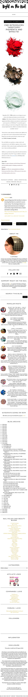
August (5, 497)
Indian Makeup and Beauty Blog (14, 538)
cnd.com (13, 155)
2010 (3, 510)
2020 (3, 430)
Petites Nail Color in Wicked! (11, 475)
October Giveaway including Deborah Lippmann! (17, 319)
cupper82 (14, 256)
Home (13, 14)
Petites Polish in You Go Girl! (11, 473)
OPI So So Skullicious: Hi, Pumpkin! (13, 449)
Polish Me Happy (14, 550)
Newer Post (7, 223)
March (5, 504)
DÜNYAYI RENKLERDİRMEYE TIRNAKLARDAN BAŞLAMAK (14, 534)
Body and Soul (14, 527)
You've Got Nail (14, 559)
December (6, 444)
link (10, 283)
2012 (3, 443)
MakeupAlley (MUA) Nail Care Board (14, 611)
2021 (3, 429)
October (6, 447)
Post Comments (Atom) (14, 229)
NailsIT (14, 542)
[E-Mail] (24, 262)
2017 (3, 435)
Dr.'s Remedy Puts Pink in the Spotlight (14, 488)
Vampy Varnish (14, 555)
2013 (3, 441)
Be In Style (14, 524)
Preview (13, 181)
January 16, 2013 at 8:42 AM (14, 216)
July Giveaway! (17, 346)
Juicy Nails (14, 539)
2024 (3, 424)
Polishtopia (14, 552)
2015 (3, 438)
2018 (3, 433)
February (6, 506)
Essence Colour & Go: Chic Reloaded (13, 482)
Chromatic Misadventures (15, 528)
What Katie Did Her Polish (15, 556)
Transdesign (14, 600)
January (5, 507)
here (24, 415)
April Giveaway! (17, 328)
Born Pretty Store (14, 595)
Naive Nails (14, 543)
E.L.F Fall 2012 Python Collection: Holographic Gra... (12, 457)
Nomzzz (14, 546)
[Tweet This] (12, 185)
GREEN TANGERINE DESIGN (19, 696)
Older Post (20, 223)
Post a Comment (5, 220)
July (4, 498)
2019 (3, 432)
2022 (3, 427)
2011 (3, 509)
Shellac (19, 181)
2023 (3, 426)
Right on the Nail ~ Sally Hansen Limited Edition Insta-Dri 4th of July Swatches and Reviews (17, 309)
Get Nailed (14, 536)
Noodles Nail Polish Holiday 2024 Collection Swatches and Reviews (17, 380)
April (5, 503)
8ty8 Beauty (14, 594)
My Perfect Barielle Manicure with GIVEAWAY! (17, 390)
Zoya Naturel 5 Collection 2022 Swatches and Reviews (17, 400)
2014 (3, 440)
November (6, 446)
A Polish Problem (15, 523)
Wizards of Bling (14, 557)
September (6, 495)
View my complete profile (14, 264)
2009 (3, 512)
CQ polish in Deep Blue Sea (10, 483)
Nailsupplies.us (14, 598)
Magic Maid (14, 541)
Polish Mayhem (14, 548)
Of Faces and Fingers (14, 547)
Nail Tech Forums (15, 612)
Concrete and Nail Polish (14, 531)
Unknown (6, 197)
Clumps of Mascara (14, 529)
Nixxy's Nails (14, 545)
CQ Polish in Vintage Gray (10, 485)
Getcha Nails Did (14, 537)
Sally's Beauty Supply (14, 599)
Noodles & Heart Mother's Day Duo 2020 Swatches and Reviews (17, 338)
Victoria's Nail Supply (14, 602)
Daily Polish (14, 532)
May (4, 501)
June (4, 500)
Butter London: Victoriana (11, 486)
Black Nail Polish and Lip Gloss (15, 525)
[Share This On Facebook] (9, 185)
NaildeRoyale (15, 597)
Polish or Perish (14, 551)
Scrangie (15, 554)
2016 (3, 437)
